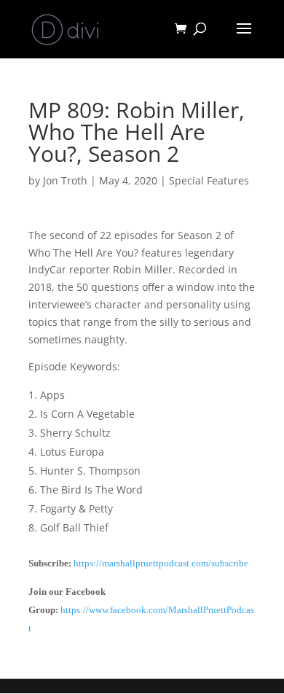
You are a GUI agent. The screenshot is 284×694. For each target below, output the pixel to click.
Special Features (209, 180)
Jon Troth (65, 180)
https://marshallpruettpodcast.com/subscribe (161, 563)
